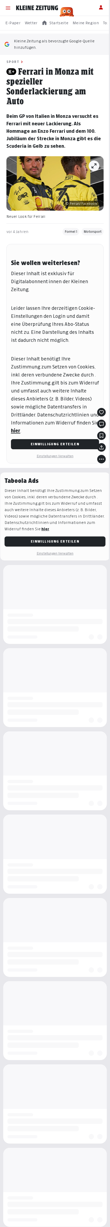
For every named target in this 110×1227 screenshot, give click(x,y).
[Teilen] (101, 447)
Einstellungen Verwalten (55, 456)
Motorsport (92, 231)
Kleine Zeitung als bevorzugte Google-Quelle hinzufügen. (54, 44)
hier (15, 430)
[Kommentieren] (101, 424)
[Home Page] (37, 8)
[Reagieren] (101, 412)
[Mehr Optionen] (101, 459)
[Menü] (8, 8)
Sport (12, 61)
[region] (55, 23)
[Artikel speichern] (101, 435)
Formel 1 (71, 231)
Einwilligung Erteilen (55, 444)
